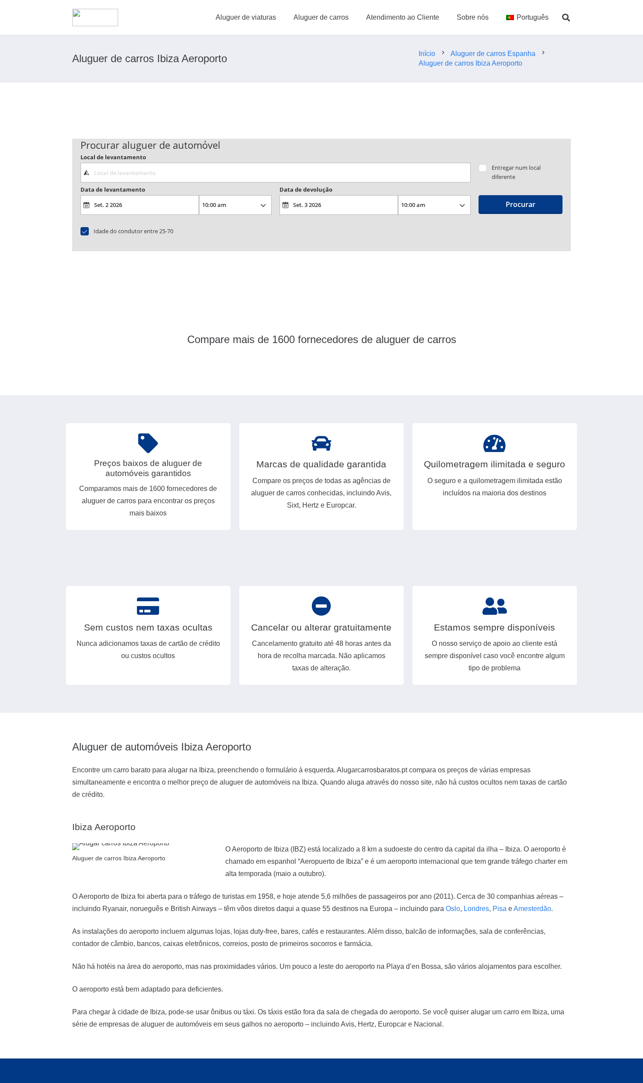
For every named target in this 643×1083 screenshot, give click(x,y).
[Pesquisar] (566, 18)
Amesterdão (532, 908)
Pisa (500, 908)
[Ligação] (95, 17)
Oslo (453, 908)
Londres (476, 908)
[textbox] (275, 172)
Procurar (520, 204)
